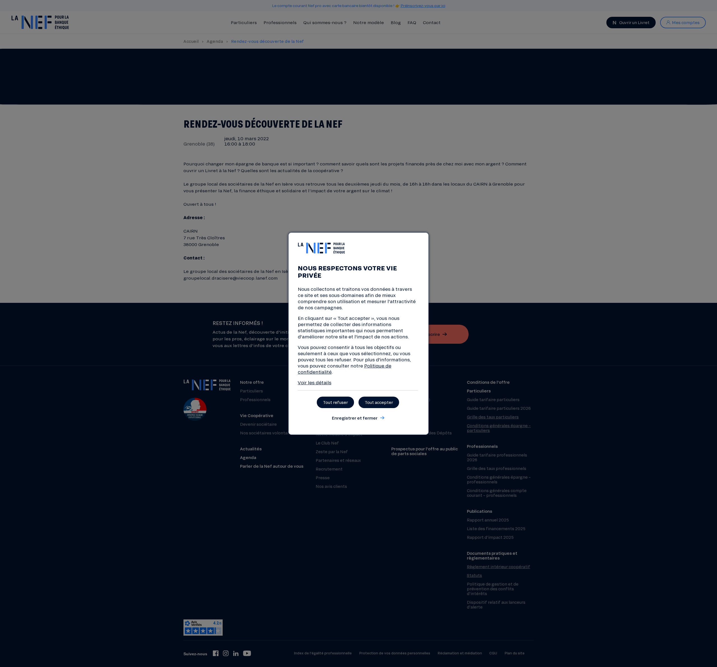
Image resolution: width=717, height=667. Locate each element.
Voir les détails (314, 382)
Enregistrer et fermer (355, 417)
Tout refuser (335, 402)
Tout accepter (379, 402)
